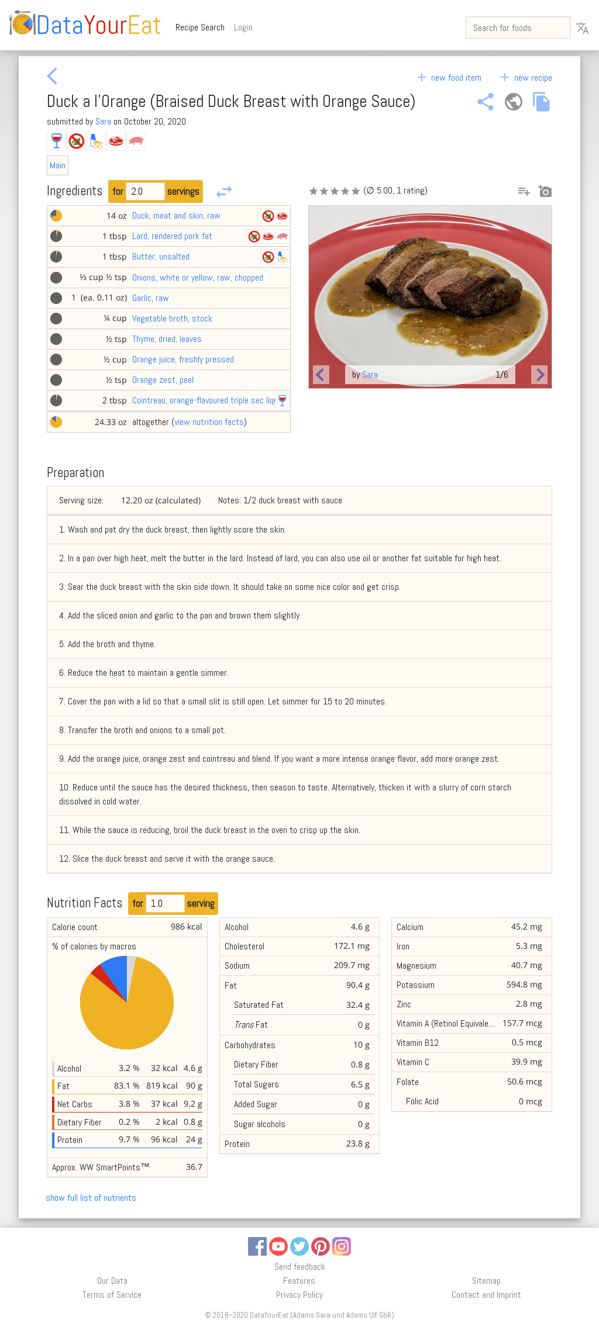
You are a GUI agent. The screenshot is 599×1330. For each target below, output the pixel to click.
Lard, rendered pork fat (172, 236)
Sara (103, 121)
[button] (321, 374)
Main (58, 165)
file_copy (541, 101)
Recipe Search (202, 26)
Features (299, 1280)
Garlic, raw (150, 298)
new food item (448, 77)
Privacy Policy (299, 1294)
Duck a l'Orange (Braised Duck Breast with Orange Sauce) (231, 101)
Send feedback (299, 1266)
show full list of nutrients (91, 1197)
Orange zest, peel (163, 380)
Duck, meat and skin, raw (176, 215)
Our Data (112, 1280)
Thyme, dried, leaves (167, 339)
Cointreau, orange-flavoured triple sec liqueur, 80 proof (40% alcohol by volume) (270, 400)
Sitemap (486, 1280)
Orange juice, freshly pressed (183, 359)
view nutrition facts (209, 422)
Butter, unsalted (161, 256)
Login (243, 27)
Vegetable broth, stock (172, 318)
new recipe (525, 77)
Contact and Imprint (486, 1294)
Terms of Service (112, 1294)
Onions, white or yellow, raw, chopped (197, 277)
